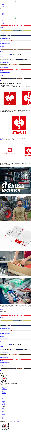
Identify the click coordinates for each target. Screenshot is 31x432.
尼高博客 (3, 411)
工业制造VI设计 (4, 391)
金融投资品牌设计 (4, 389)
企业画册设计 (3, 404)
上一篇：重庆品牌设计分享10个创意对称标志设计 (7, 307)
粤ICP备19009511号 (16, 421)
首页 (2, 3)
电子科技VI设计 (4, 388)
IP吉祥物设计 (3, 403)
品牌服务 (3, 14)
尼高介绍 (3, 417)
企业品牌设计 (3, 414)
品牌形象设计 (3, 401)
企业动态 (3, 408)
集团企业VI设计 (4, 387)
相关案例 (1, 309)
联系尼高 (3, 6)
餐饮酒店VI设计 (4, 392)
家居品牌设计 (3, 390)
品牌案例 (3, 4)
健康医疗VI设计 (4, 393)
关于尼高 (3, 15)
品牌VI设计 (3, 398)
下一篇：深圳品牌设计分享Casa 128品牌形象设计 (20, 307)
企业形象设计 (3, 402)
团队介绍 (3, 418)
